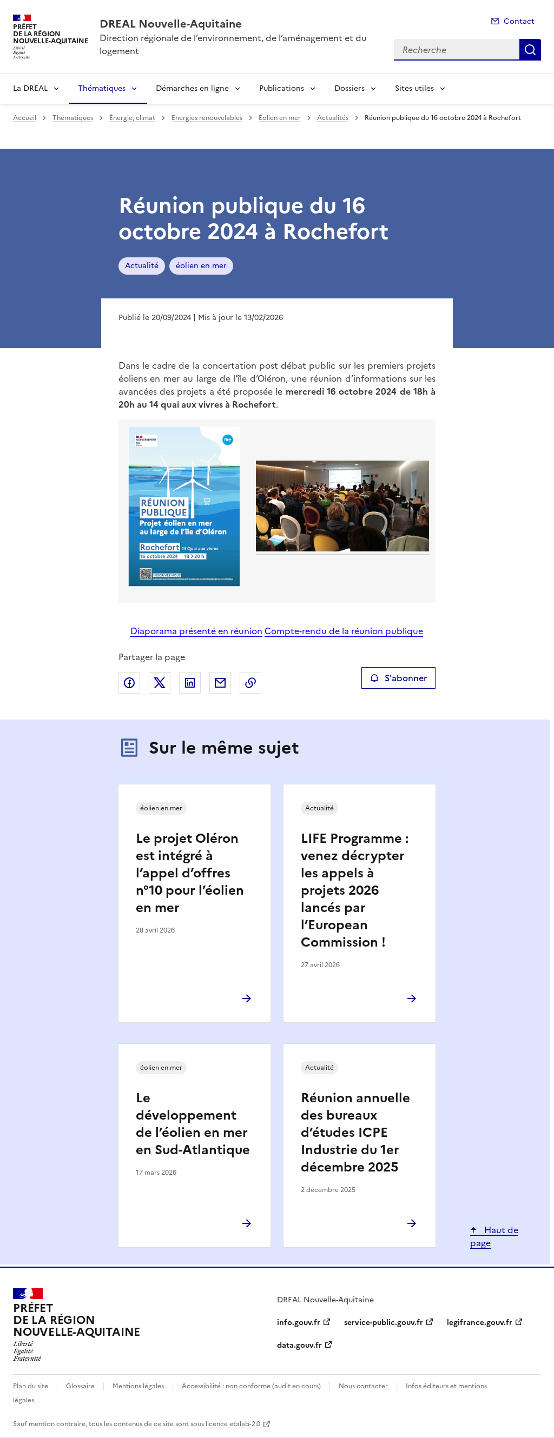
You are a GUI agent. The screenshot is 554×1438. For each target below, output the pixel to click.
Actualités (332, 118)
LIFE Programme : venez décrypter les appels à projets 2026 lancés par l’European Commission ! (354, 890)
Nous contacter (363, 1386)
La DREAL (30, 88)
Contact (519, 21)
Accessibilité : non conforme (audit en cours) (251, 1386)
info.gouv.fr (298, 1322)
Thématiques (102, 88)
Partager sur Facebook (129, 683)
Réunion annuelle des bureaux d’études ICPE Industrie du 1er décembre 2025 (355, 1132)
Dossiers (349, 88)
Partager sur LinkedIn (190, 683)
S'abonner (406, 677)
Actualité (142, 265)
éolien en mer (201, 265)
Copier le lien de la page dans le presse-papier (250, 683)
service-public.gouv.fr (383, 1322)
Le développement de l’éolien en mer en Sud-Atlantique (193, 1124)
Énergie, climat (132, 118)
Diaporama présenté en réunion (196, 630)
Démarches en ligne (192, 88)
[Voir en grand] (184, 508)
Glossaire (80, 1386)
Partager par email (220, 683)
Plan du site (30, 1386)
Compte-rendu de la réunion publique (344, 630)
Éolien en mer (280, 118)
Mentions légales (138, 1386)
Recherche (530, 50)
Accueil (24, 118)
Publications (281, 88)
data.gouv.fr (299, 1345)
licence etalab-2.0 (233, 1424)
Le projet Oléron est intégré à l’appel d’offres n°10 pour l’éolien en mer (190, 873)
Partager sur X (159, 683)
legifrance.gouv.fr (479, 1322)
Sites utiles (414, 88)
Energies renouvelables (207, 118)
